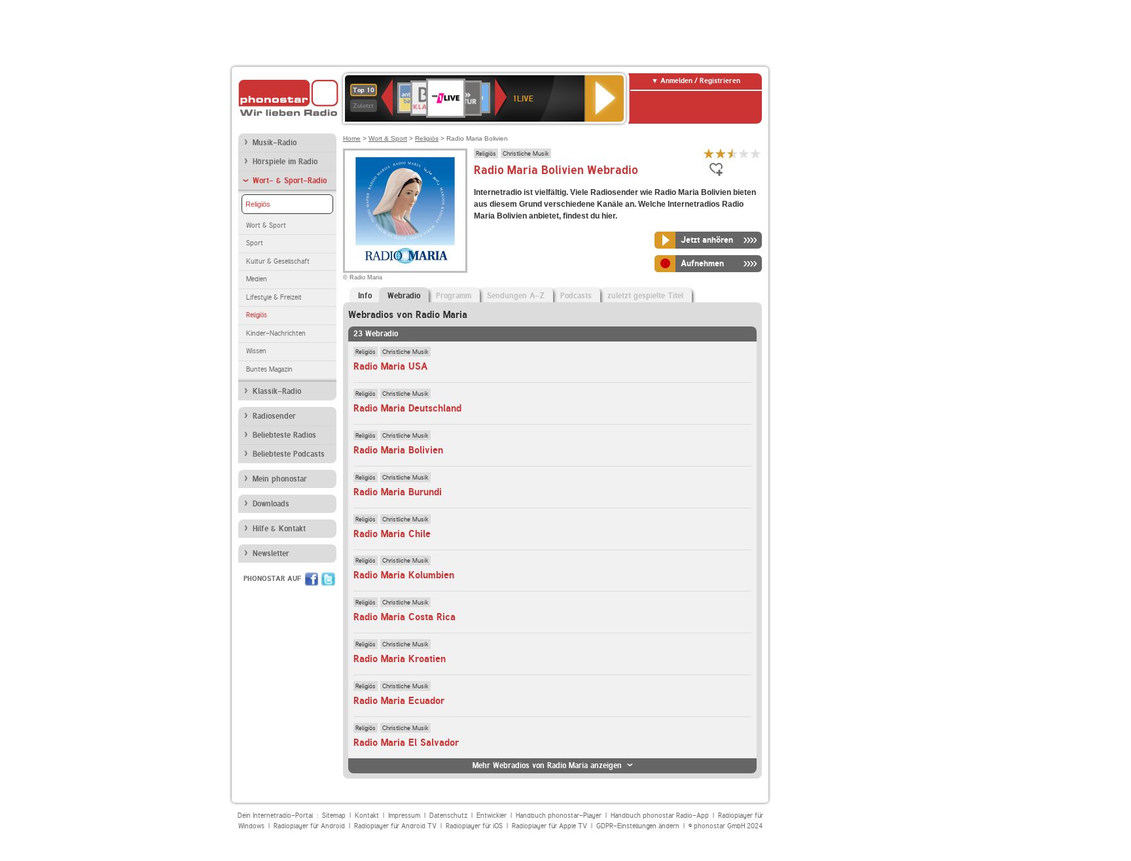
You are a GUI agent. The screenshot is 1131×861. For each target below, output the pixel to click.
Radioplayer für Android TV (395, 826)
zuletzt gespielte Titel (645, 295)
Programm (453, 295)
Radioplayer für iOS (474, 826)
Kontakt (367, 815)
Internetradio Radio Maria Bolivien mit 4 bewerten (744, 153)
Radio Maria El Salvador (406, 742)
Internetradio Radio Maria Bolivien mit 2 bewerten (721, 153)
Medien (256, 279)
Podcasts (576, 295)
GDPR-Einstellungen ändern (637, 826)
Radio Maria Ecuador (398, 701)
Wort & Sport (266, 225)
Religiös (257, 204)
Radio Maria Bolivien (398, 450)
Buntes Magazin (269, 369)
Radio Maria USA (390, 366)
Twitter (328, 579)
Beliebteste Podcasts (289, 454)
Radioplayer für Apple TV (549, 826)
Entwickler (491, 815)
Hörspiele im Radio (285, 161)
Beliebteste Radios (284, 435)
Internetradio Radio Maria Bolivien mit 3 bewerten (732, 153)
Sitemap (334, 815)
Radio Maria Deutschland (407, 408)
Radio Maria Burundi (397, 492)
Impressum (404, 815)
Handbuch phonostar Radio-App (660, 815)
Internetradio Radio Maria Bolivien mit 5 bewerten (756, 153)
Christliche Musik (526, 153)
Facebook (311, 579)
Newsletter (271, 553)
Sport (254, 243)
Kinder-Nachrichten (276, 333)
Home (352, 138)
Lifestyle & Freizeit (274, 297)
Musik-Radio (274, 142)
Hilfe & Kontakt (279, 528)
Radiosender (274, 416)
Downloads (271, 503)
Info (365, 295)
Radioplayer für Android (309, 826)
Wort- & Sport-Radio (290, 180)
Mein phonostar (280, 478)
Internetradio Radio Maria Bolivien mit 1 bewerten (709, 153)
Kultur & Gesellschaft (278, 261)
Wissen (256, 351)
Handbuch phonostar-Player (558, 815)
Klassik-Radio (277, 391)
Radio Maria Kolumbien (403, 575)
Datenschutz (448, 815)
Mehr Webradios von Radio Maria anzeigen (547, 765)
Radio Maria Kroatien (399, 659)
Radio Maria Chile (392, 534)
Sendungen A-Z (516, 295)
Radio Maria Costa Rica (404, 617)
